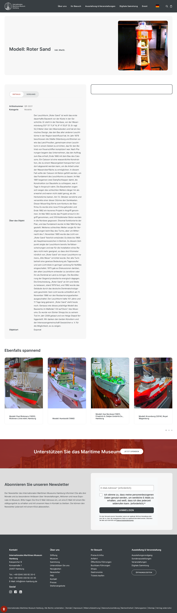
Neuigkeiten (55, 569)
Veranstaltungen (139, 562)
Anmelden (126, 510)
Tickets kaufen (97, 575)
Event (145, 6)
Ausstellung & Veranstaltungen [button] (100, 6)
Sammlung (55, 562)
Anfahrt (94, 558)
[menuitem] (62, 6)
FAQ (52, 575)
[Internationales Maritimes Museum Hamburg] (20, 6)
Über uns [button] (62, 6)
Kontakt (53, 579)
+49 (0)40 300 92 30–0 (24, 574)
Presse (53, 582)
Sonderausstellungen (141, 558)
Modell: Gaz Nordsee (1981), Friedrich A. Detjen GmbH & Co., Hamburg (66, 416)
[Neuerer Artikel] (169, 397)
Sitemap (151, 608)
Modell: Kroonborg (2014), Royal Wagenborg (110, 417)
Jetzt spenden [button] (131, 451)
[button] (157, 6)
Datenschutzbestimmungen (125, 520)
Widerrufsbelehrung (92, 608)
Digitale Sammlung (129, 6)
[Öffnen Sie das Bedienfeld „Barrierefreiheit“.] (4, 609)
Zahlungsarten (141, 608)
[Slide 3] (171, 430)
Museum (54, 558)
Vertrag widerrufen (164, 608)
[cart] (170, 6)
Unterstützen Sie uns (59, 565)
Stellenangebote (57, 586)
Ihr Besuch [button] (76, 6)
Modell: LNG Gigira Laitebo (150, 418)
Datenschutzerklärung (111, 608)
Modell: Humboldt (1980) (20, 418)
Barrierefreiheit (127, 608)
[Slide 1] (166, 430)
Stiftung (53, 555)
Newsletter (55, 572)
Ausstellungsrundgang (142, 555)
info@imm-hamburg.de (26, 581)
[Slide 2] (169, 430)
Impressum (78, 608)
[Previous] (8, 397)
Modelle (28, 109)
